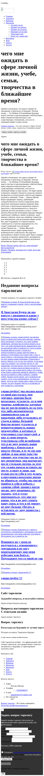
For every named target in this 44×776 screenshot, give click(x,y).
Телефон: (5, 731)
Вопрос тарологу (8, 703)
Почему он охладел (19, 29)
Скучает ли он (17, 25)
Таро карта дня (17, 34)
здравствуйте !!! (11, 578)
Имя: (3, 729)
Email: (3, 734)
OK (3, 774)
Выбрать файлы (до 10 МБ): (12, 754)
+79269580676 (22, 690)
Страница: (5, 750)
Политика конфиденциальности (14, 705)
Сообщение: (6, 742)
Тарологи (10, 18)
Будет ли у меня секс (19, 36)
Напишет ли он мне (19, 32)
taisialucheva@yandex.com (21, 695)
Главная (9, 16)
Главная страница (7, 126)
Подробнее (5, 333)
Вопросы (9, 21)
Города (9, 43)
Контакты (10, 38)
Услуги (9, 45)
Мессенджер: (6, 736)
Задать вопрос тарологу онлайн (14, 132)
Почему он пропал (18, 27)
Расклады (10, 23)
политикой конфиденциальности (27, 752)
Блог (8, 41)
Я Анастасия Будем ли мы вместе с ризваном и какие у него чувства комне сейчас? (20, 315)
